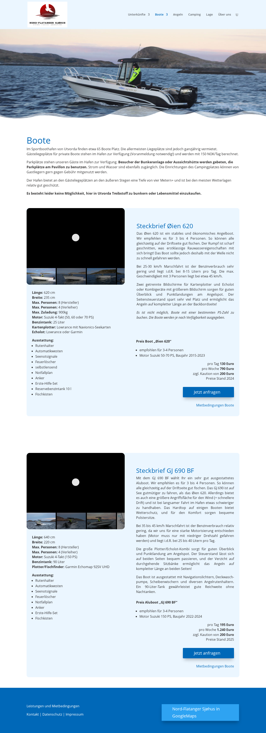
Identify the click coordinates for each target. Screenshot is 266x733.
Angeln (178, 14)
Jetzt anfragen (207, 392)
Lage (209, 14)
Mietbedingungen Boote (215, 405)
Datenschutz (52, 714)
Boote (159, 14)
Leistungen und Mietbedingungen (53, 706)
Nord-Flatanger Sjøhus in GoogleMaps (196, 712)
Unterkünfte (136, 14)
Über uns (224, 14)
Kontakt (33, 714)
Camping (194, 14)
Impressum (74, 714)
